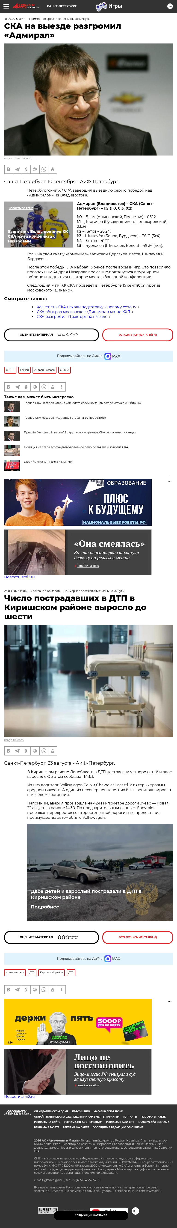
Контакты (130, 1116)
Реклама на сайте (47, 1122)
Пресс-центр (81, 1111)
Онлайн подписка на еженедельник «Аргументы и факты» (76, 1116)
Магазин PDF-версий (108, 1111)
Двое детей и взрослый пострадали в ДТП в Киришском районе (86, 894)
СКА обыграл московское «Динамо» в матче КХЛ (83, 312)
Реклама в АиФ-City (120, 1122)
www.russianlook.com (19, 158)
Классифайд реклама (153, 1122)
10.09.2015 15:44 (14, 18)
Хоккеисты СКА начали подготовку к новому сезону (86, 307)
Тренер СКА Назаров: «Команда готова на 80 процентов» (65, 417)
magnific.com (14, 740)
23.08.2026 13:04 (15, 591)
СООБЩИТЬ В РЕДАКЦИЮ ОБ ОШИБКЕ (118, 1127)
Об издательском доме (51, 1111)
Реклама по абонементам (83, 1122)
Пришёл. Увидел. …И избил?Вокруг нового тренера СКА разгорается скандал (80, 432)
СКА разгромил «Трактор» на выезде (72, 316)
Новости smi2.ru (19, 577)
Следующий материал (91, 1215)
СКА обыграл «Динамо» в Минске (48, 462)
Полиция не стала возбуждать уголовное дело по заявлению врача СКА (76, 447)
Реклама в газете (153, 1116)
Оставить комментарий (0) (138, 334)
